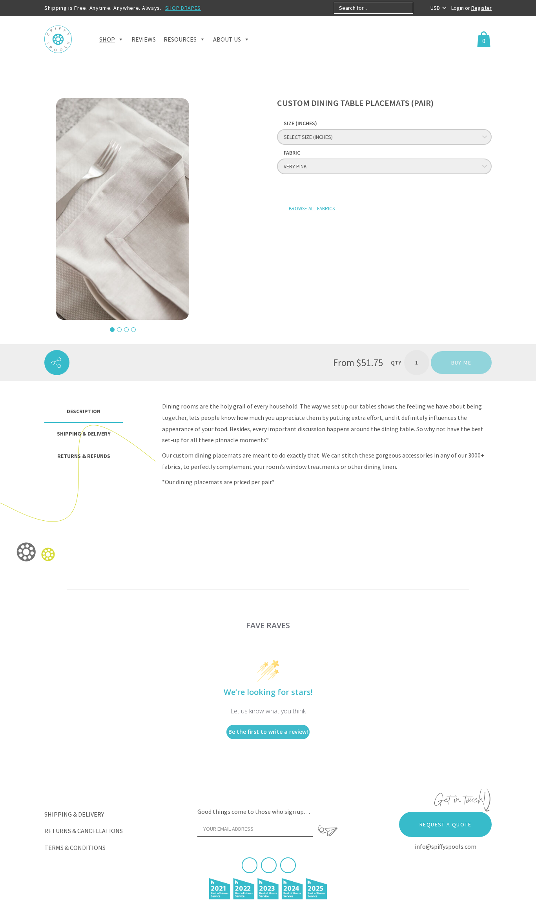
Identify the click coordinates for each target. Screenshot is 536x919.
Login (458, 7)
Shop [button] (107, 39)
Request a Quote (445, 824)
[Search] (419, 7)
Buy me (461, 362)
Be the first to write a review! (268, 731)
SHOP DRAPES (183, 7)
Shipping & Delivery (74, 814)
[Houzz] (288, 865)
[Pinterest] (269, 865)
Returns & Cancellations (83, 831)
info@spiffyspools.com (445, 846)
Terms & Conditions (75, 848)
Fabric (292, 152)
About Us (227, 39)
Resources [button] (180, 39)
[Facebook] (249, 865)
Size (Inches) (300, 123)
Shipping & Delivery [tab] (84, 433)
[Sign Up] (328, 831)
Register (481, 7)
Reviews (143, 39)
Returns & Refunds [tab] (83, 456)
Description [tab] (83, 411)
